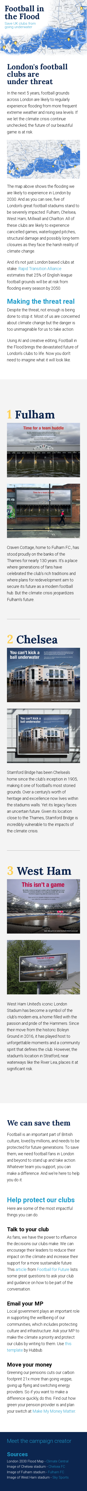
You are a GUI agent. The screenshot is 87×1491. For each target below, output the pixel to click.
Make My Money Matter (53, 1411)
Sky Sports (60, 1477)
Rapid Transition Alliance (39, 268)
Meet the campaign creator (39, 1441)
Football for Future (53, 1269)
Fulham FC (56, 1472)
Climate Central (57, 1461)
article (22, 1269)
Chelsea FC (56, 1467)
